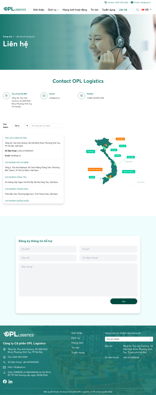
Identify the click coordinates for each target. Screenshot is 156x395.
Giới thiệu (38, 9)
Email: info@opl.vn (142, 2)
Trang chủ (7, 36)
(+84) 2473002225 (25, 151)
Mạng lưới (77, 342)
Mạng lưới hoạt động (75, 9)
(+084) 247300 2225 (95, 98)
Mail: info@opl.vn (16, 367)
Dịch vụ (52, 9)
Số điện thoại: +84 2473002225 (23, 362)
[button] (147, 9)
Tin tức (94, 9)
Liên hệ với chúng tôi (25, 36)
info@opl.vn (54, 98)
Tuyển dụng (108, 9)
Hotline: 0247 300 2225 (118, 2)
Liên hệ (123, 9)
